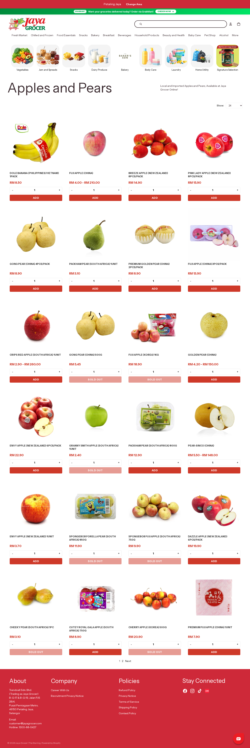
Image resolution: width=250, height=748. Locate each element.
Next (128, 661)
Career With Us (60, 690)
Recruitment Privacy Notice (67, 696)
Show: (220, 105)
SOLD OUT (95, 379)
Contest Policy (127, 713)
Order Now (164, 11)
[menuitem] (19, 35)
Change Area (134, 4)
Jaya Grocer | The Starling (28, 743)
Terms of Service (129, 701)
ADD (36, 197)
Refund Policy (127, 690)
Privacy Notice (127, 696)
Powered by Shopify (51, 743)
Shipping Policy (128, 707)
